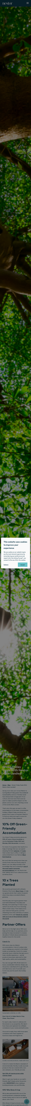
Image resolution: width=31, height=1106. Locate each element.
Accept (23, 564)
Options (6, 564)
